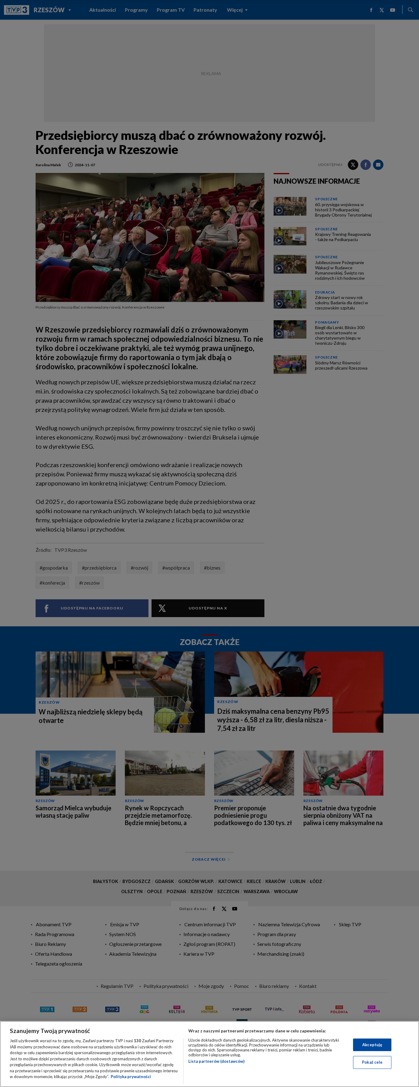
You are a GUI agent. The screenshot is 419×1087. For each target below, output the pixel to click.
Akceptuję (372, 1044)
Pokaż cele (372, 1062)
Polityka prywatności (131, 1076)
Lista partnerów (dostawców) (216, 1061)
